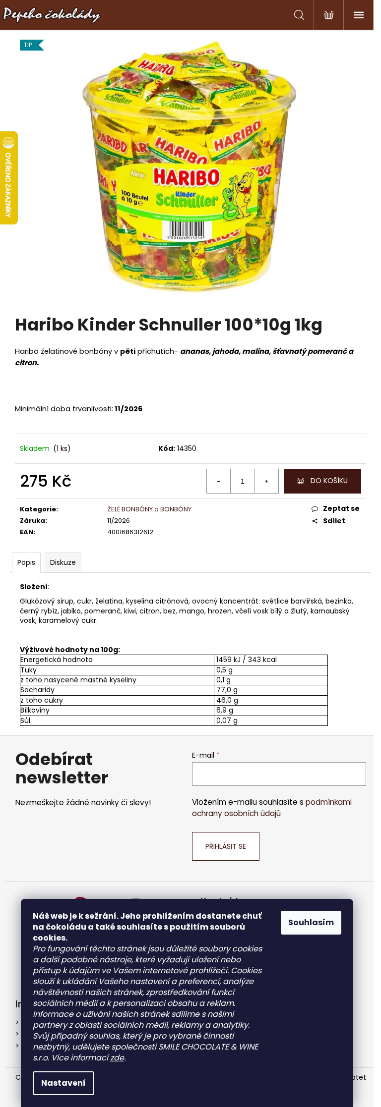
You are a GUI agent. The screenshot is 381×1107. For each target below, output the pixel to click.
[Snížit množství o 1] (219, 481)
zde (117, 1057)
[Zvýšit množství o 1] (266, 481)
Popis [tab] (26, 562)
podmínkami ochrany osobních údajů (272, 807)
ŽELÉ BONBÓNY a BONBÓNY (149, 509)
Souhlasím (311, 922)
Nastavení (63, 1083)
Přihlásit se (225, 846)
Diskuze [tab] (63, 562)
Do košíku (329, 481)
